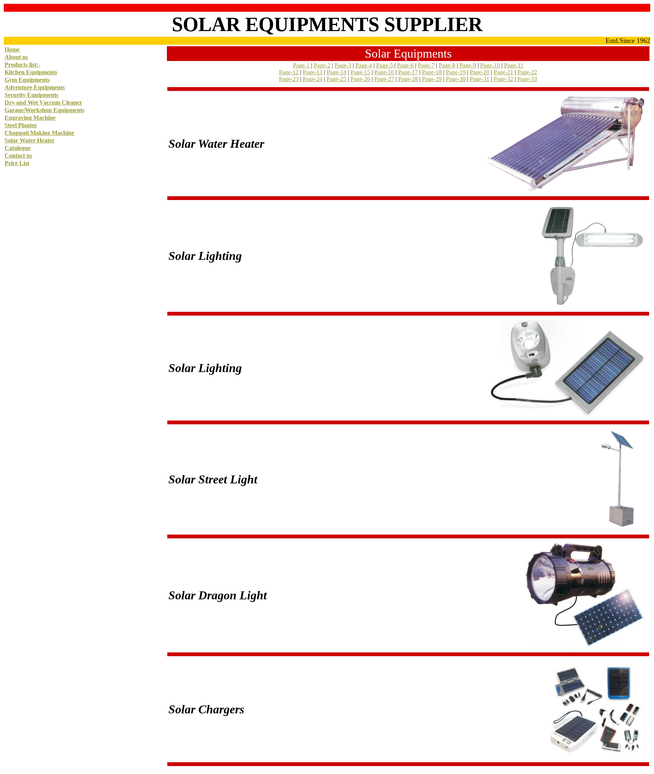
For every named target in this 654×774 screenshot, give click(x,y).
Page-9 (467, 65)
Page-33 (527, 79)
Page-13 (312, 72)
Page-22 (527, 72)
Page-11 (513, 65)
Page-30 (456, 79)
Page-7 (426, 65)
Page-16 (384, 72)
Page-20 (479, 72)
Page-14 (336, 72)
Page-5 (384, 65)
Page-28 (408, 79)
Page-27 (384, 79)
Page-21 (503, 72)
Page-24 (312, 79)
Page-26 (360, 79)
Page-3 (343, 65)
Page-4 (363, 65)
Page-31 (479, 79)
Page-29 (432, 79)
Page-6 (405, 65)
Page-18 (432, 72)
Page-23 (289, 79)
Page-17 (408, 72)
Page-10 (490, 65)
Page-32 (503, 79)
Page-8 (447, 65)
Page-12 (289, 72)
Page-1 (301, 65)
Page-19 (456, 72)
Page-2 (322, 65)
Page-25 (336, 79)
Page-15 (360, 72)
